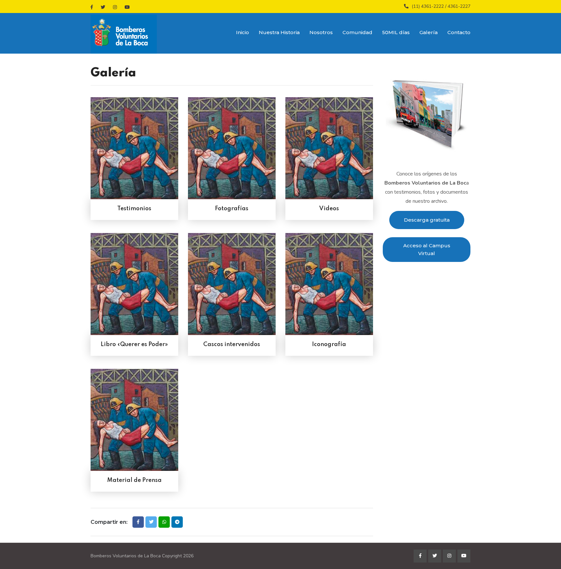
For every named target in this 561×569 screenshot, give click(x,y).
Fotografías (231, 209)
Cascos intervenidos (231, 344)
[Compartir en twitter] (151, 522)
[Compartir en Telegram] (177, 522)
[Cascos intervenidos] (232, 287)
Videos (329, 209)
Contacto (458, 32)
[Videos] (329, 151)
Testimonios (134, 209)
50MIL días (396, 32)
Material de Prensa (134, 480)
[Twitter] (103, 7)
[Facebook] (92, 7)
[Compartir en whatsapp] (164, 522)
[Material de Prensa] (134, 422)
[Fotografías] (232, 151)
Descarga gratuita (427, 220)
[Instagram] (115, 7)
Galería (428, 32)
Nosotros (321, 32)
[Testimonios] (134, 151)
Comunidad (357, 32)
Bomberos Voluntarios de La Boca (126, 556)
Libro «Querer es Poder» (134, 344)
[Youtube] (127, 7)
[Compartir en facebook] (138, 522)
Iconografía (329, 344)
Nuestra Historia (279, 32)
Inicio (242, 32)
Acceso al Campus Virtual (426, 249)
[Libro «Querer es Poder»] (134, 287)
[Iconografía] (329, 287)
